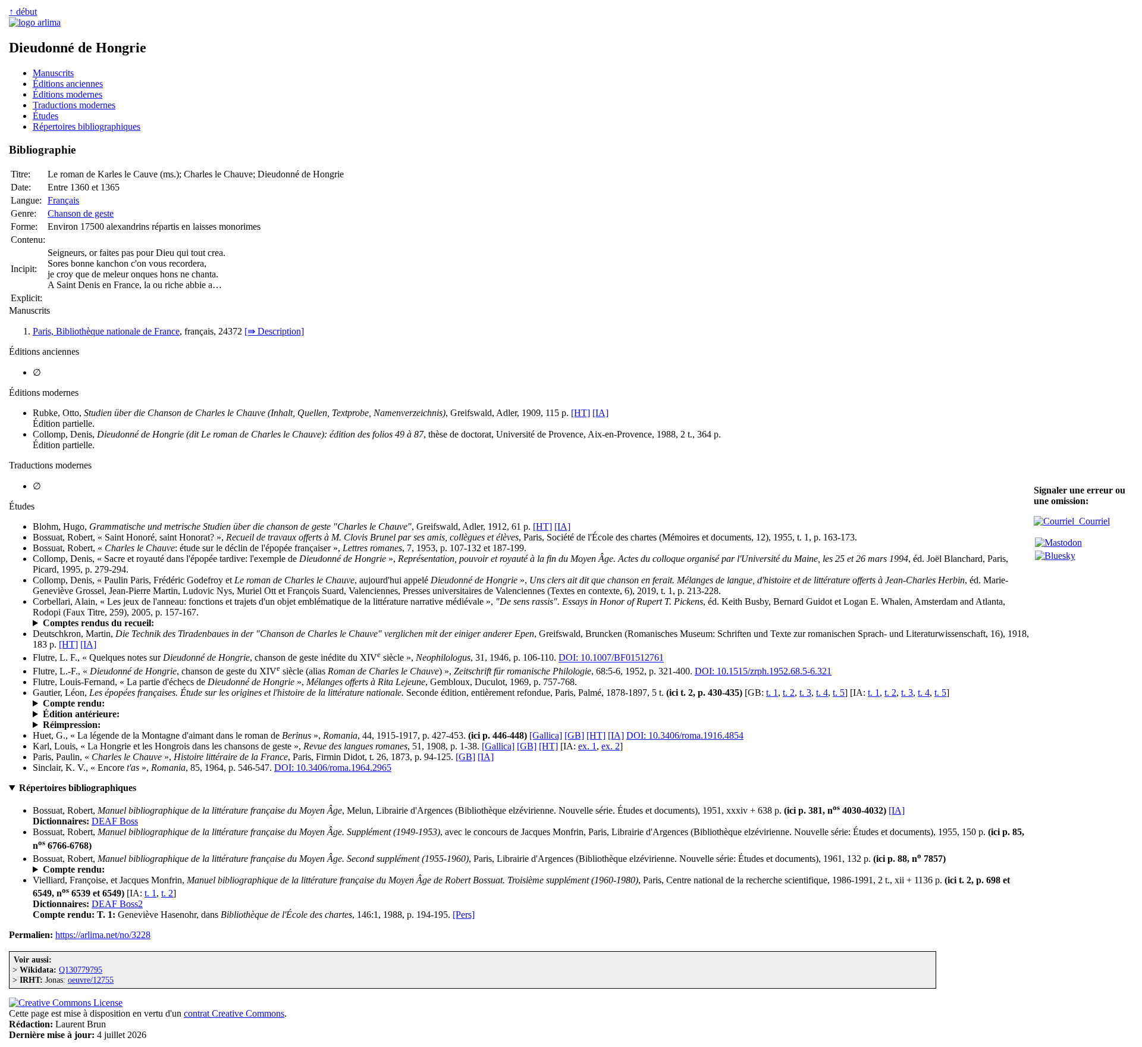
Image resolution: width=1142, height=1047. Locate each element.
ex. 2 (610, 746)
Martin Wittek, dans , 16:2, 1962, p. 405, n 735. (158, 869)
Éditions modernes (67, 94)
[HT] (580, 413)
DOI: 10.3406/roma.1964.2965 (332, 767)
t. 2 (789, 692)
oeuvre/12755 (91, 980)
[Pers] (464, 915)
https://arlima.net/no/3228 (102, 935)
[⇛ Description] (274, 331)
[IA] (600, 413)
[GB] (574, 735)
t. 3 (805, 692)
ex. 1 (587, 746)
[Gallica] (545, 735)
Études (45, 116)
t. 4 (822, 692)
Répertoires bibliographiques (86, 126)
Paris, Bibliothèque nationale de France (106, 331)
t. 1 (772, 692)
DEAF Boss (115, 821)
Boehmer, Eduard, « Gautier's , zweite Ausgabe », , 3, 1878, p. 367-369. (274, 703)
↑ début (23, 12)
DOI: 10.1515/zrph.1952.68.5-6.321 (763, 671)
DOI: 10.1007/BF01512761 (611, 658)
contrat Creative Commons (234, 1013)
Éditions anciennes (68, 84)
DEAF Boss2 (117, 904)
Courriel (1092, 521)
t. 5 (839, 692)
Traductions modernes (74, 105)
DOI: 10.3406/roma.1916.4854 (684, 735)
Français (63, 200)
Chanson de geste (81, 213)
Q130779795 (80, 969)
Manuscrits (53, 73)
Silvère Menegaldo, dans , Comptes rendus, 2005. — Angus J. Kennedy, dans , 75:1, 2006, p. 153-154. (414, 623)
